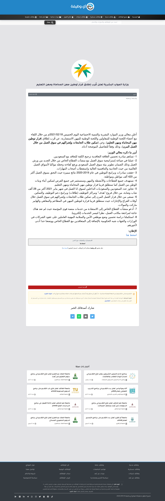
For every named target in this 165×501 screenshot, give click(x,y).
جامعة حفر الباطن (119, 409)
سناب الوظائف (64, 474)
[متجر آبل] (19, 497)
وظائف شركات (134, 474)
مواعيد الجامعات (99, 469)
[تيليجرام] (27, 497)
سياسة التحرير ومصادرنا (99, 478)
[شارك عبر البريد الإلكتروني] (85, 316)
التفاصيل (107, 301)
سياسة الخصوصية (30, 478)
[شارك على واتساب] (79, 316)
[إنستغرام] (35, 497)
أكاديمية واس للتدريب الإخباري (116, 394)
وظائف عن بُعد (134, 478)
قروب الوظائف (64, 478)
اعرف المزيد (48, 294)
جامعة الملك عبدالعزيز (61, 380)
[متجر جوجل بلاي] (15, 497)
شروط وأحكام (30, 474)
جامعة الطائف (64, 394)
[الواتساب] (31, 497)
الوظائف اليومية (64, 469)
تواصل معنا (30, 469)
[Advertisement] (82, 43)
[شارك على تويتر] (92, 316)
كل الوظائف (64, 465)
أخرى (134, 94)
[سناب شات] (44, 497)
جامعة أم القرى (120, 423)
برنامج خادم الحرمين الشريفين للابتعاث (113, 380)
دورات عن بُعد (99, 474)
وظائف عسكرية (134, 469)
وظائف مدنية (134, 465)
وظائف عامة (99, 465)
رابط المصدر (82, 287)
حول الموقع (30, 465)
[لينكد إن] (23, 497)
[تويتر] (39, 497)
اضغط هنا (131, 235)
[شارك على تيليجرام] (72, 316)
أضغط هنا (65, 248)
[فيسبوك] (48, 497)
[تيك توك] (52, 497)
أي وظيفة (128, 496)
